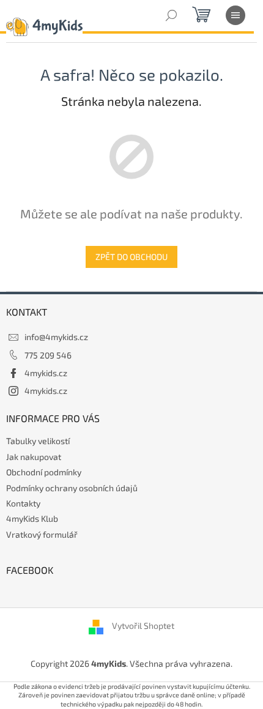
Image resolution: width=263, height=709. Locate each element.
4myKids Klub (32, 518)
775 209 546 (48, 355)
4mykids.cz (45, 373)
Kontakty (23, 503)
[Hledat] (171, 15)
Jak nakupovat (33, 456)
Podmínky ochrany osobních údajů (72, 488)
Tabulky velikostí (38, 441)
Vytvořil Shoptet (143, 626)
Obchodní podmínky (43, 472)
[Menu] (235, 15)
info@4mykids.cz (56, 337)
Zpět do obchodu (131, 256)
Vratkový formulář (42, 534)
